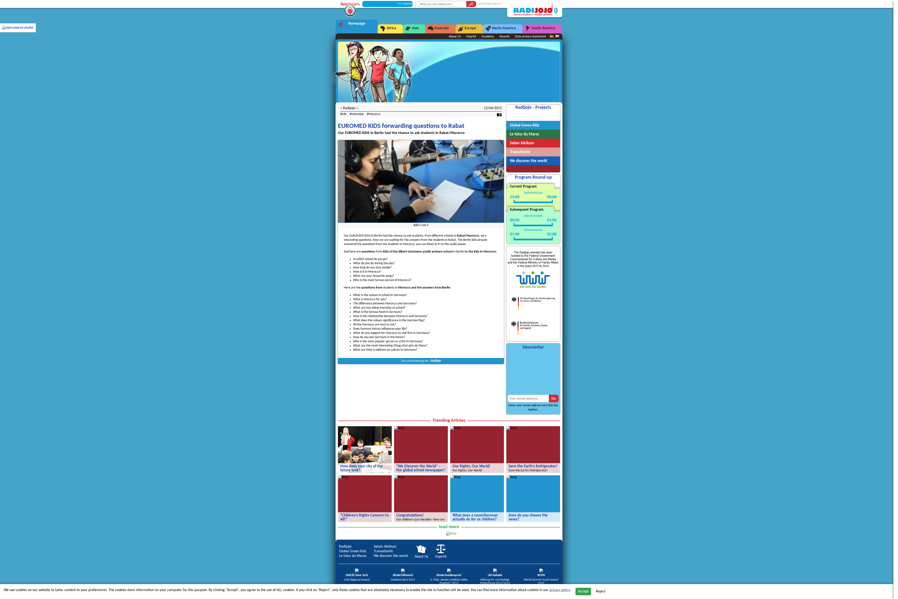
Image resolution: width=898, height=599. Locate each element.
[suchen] (471, 4)
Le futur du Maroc (353, 556)
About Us (455, 36)
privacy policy (559, 590)
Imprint (471, 36)
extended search (489, 4)
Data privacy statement (530, 36)
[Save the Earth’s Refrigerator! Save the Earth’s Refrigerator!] (511, 428)
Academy (488, 36)
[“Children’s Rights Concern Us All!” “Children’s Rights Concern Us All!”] (343, 477)
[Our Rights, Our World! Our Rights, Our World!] (455, 428)
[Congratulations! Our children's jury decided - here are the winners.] (399, 477)
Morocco (374, 114)
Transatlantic (383, 551)
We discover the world (391, 556)
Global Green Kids (352, 551)
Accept (583, 591)
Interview (357, 114)
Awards (504, 36)
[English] (557, 36)
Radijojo (436, 360)
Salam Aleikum (385, 546)
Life (344, 114)
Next (501, 183)
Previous (341, 183)
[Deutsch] (551, 36)
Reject (600, 591)
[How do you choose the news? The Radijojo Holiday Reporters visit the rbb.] (511, 477)
